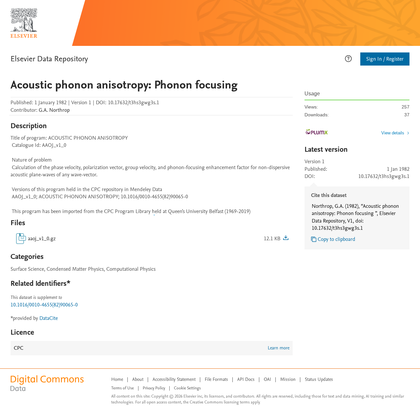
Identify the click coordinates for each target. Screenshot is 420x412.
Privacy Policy (154, 388)
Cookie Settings (187, 388)
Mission (288, 379)
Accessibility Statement (174, 379)
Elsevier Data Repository (49, 59)
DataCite (48, 318)
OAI (267, 379)
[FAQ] (348, 58)
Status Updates (319, 379)
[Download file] (285, 238)
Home (117, 379)
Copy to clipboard (336, 239)
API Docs (246, 379)
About (137, 379)
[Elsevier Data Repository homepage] (23, 23)
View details (392, 132)
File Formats (216, 379)
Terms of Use (122, 388)
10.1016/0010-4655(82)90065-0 (44, 304)
